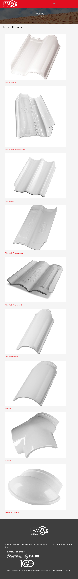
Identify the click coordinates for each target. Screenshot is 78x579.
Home (36, 17)
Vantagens (38, 545)
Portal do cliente (61, 545)
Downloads (29, 545)
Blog (22, 545)
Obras (45, 545)
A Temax (8, 545)
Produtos (15, 545)
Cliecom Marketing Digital (61, 570)
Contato (51, 545)
